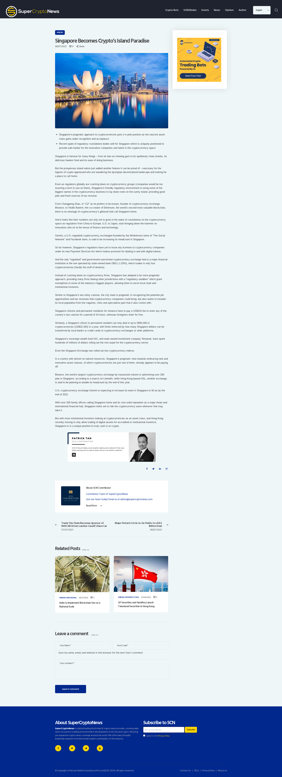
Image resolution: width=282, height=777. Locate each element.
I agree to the (157, 736)
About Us (222, 770)
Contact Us (185, 770)
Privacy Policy (164, 736)
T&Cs (196, 770)
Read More (91, 505)
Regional (72, 598)
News (60, 32)
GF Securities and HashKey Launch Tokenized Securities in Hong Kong (136, 604)
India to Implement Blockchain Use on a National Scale (79, 605)
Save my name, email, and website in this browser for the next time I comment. (101, 652)
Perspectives (132, 597)
